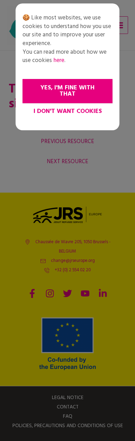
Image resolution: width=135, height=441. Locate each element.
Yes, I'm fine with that (67, 91)
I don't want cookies (68, 111)
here (58, 60)
